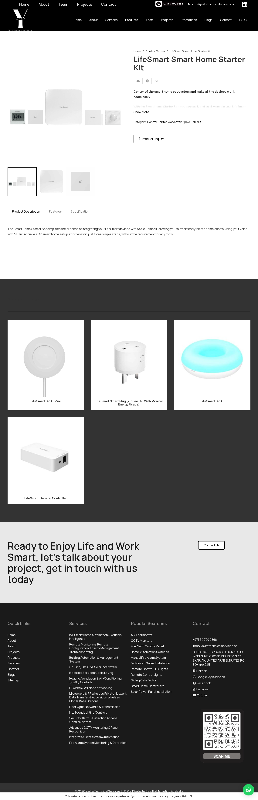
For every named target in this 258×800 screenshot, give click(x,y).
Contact (108, 4)
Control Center (155, 51)
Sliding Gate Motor (143, 680)
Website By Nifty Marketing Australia (158, 791)
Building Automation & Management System (93, 659)
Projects (84, 4)
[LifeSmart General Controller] (46, 455)
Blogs (11, 675)
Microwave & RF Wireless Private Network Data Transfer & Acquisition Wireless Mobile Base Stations (98, 697)
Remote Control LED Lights (149, 669)
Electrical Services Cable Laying (91, 673)
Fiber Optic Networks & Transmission (94, 707)
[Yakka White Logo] (20, 20)
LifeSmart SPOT (212, 401)
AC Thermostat (141, 635)
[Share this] (147, 81)
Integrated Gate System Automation (94, 737)
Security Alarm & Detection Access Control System (93, 720)
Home (24, 4)
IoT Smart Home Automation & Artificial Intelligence (95, 637)
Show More (141, 112)
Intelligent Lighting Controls (88, 712)
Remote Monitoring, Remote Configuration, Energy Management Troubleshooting (94, 648)
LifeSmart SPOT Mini (46, 401)
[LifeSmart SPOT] (212, 358)
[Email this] (138, 81)
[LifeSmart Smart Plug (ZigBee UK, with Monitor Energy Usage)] (129, 358)
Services (14, 663)
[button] (118, 55)
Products (14, 658)
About (44, 4)
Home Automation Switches (150, 652)
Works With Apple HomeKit (184, 122)
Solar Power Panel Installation (151, 692)
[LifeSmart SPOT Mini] (46, 358)
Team (63, 4)
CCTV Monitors (141, 640)
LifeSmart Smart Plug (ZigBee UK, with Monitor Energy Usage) (129, 403)
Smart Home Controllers (147, 686)
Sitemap (13, 680)
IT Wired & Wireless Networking (91, 688)
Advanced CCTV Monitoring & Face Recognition (93, 729)
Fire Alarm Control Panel (147, 646)
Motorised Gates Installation (150, 663)
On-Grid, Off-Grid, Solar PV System (93, 667)
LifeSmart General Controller (45, 498)
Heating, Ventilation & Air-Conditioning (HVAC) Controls (95, 680)
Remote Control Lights (146, 675)
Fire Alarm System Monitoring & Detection (98, 743)
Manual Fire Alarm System (148, 658)
